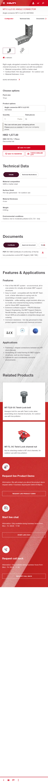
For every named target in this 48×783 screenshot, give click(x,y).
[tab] (9, 19)
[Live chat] (13, 780)
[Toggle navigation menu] (3, 3)
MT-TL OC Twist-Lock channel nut (20, 446)
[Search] (43, 3)
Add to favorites (15, 154)
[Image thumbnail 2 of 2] (22, 51)
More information (10, 79)
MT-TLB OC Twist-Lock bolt (17, 407)
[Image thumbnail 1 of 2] (9, 51)
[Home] (11, 3)
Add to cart (25, 148)
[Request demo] (8, 780)
